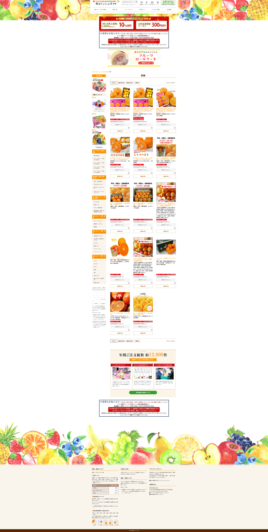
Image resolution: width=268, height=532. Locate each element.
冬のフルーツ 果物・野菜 (102, 71)
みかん (95, 266)
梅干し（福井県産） (98, 181)
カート (157, 4)
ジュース (131, 4)
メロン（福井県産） (98, 207)
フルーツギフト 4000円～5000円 (99, 163)
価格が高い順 (129, 82)
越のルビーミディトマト (99, 188)
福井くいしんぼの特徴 (100, 9)
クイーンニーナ (97, 251)
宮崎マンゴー (97, 204)
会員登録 (141, 4)
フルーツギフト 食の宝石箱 (98, 151)
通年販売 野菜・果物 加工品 (99, 177)
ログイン (146, 4)
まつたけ (96, 243)
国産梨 (95, 226)
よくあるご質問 (156, 9)
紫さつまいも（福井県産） (99, 279)
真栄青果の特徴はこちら (143, 392)
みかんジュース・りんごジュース (99, 192)
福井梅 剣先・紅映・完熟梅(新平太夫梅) (99, 211)
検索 (137, 1)
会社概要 (169, 9)
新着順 (137, 82)
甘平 (95, 272)
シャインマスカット (98, 221)
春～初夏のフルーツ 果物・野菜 (99, 197)
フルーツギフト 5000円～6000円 (99, 167)
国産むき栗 (96, 282)
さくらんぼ (96, 201)
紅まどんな (96, 275)
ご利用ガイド (142, 9)
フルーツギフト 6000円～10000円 (99, 171)
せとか (95, 261)
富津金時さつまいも (98, 236)
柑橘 (95, 269)
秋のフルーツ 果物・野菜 (99, 231)
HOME (93, 71)
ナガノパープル (97, 249)
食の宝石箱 (96, 155)
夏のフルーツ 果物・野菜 (99, 216)
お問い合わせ (152, 4)
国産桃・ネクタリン (98, 224)
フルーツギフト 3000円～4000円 (99, 159)
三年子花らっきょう (98, 184)
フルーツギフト (128, 9)
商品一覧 (115, 9)
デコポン (96, 263)
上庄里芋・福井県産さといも (99, 239)
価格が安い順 (121, 82)
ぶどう (126, 4)
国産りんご (96, 246)
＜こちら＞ (167, 480)
